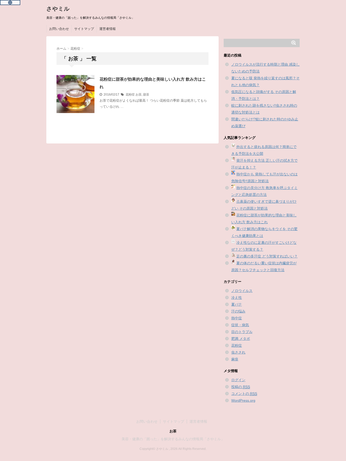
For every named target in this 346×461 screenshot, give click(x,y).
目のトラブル (242, 332)
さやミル (58, 9)
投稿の (240, 387)
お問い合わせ (59, 29)
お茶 (139, 94)
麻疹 (234, 359)
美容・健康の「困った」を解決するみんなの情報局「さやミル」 (173, 439)
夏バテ (236, 304)
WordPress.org (243, 400)
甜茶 (146, 94)
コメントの (244, 394)
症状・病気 (240, 325)
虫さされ (238, 352)
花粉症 (130, 94)
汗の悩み (238, 311)
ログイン (238, 380)
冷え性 (236, 298)
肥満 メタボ (240, 339)
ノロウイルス (242, 291)
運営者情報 (107, 29)
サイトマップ (84, 29)
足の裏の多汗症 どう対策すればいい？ (267, 256)
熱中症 (236, 318)
